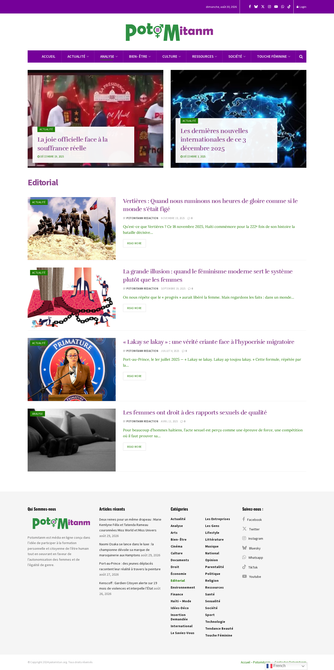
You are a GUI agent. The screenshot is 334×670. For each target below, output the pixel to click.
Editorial (178, 580)
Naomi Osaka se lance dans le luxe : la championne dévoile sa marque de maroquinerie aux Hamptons (126, 549)
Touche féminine (272, 56)
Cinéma (176, 546)
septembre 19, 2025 (173, 288)
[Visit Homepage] (167, 32)
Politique (212, 573)
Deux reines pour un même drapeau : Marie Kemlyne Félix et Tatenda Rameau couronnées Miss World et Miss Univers (130, 525)
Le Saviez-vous (182, 633)
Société (235, 56)
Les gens (212, 526)
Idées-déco (180, 608)
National (212, 553)
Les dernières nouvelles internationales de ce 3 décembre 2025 (214, 139)
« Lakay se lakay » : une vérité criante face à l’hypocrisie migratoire (208, 342)
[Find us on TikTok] (289, 6)
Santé (210, 594)
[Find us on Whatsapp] (282, 6)
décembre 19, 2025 (52, 156)
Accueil (49, 56)
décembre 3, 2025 (194, 156)
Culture (169, 56)
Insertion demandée (179, 617)
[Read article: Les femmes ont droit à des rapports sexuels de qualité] (72, 440)
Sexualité (212, 601)
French (279, 666)
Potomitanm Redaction (142, 218)
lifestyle (212, 532)
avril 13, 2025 (169, 421)
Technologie (215, 621)
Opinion (211, 560)
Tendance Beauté (219, 628)
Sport (210, 615)
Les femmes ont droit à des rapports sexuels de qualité (195, 412)
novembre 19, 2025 (173, 218)
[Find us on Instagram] (269, 6)
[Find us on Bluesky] (256, 6)
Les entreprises (217, 519)
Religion (212, 580)
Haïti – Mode (181, 601)
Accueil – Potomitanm (255, 662)
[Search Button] (301, 56)
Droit (175, 567)
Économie (178, 573)
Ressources (202, 56)
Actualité (76, 56)
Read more (136, 242)
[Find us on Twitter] (263, 6)
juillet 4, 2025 (170, 351)
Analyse (107, 56)
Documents (180, 560)
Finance (177, 594)
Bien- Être (138, 56)
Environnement (183, 587)
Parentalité (214, 567)
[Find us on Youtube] (276, 6)
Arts (174, 532)
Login (302, 7)
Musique (212, 546)
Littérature (214, 539)
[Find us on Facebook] (250, 6)
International (181, 626)
